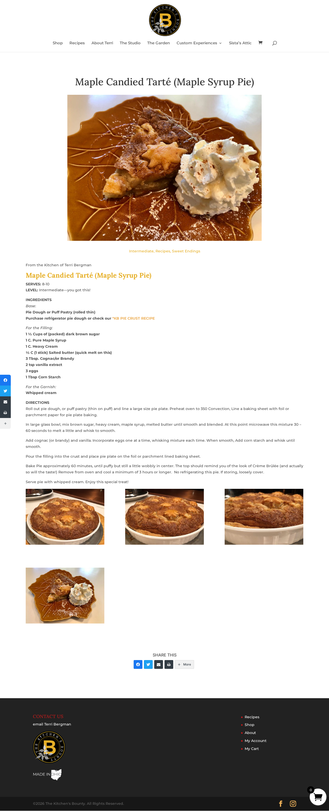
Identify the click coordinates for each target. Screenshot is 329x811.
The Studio (130, 43)
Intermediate (141, 251)
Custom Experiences (197, 43)
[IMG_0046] (65, 597)
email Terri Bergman (52, 724)
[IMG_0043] (164, 518)
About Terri (102, 43)
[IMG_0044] (264, 518)
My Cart (252, 748)
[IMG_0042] (65, 518)
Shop (58, 43)
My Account (256, 740)
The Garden (158, 43)
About (250, 732)
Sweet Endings (186, 251)
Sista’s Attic (240, 43)
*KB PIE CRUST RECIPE (133, 318)
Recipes (77, 43)
